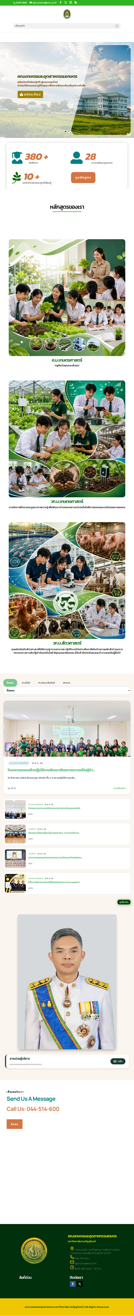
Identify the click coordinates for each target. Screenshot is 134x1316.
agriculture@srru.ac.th (86, 1263)
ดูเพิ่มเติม (124, 902)
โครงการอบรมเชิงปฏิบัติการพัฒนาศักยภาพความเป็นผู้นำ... (51, 770)
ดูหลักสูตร (83, 177)
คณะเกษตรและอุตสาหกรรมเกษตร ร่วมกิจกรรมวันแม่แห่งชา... (55, 857)
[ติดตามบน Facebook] (73, 1284)
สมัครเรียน (32, 94)
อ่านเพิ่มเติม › (120, 788)
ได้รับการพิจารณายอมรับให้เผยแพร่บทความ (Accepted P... (54, 882)
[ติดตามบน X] (80, 1284)
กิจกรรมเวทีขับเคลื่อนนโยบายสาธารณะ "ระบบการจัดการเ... (54, 833)
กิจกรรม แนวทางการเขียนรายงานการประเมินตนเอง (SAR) (54, 808)
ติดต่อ (14, 1124)
